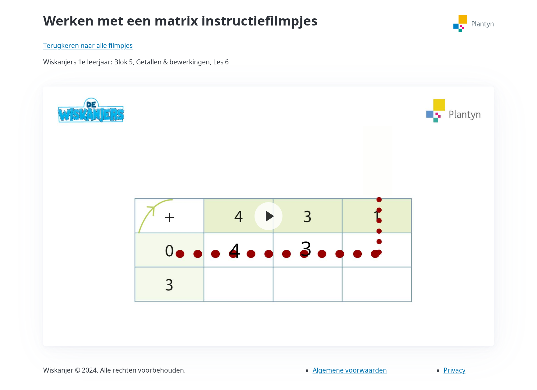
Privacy (454, 370)
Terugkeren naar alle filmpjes (88, 45)
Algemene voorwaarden (350, 370)
